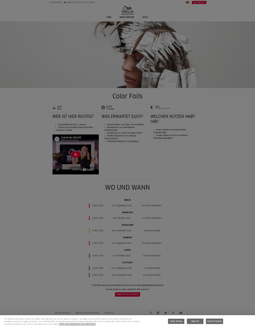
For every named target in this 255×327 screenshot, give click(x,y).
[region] (127, 321)
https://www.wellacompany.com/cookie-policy (77, 324)
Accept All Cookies (214, 321)
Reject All (195, 321)
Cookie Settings (176, 321)
